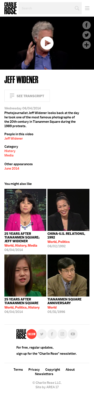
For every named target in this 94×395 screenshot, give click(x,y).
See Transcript (30, 96)
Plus (86, 45)
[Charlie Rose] (21, 334)
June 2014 (11, 168)
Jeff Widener (13, 138)
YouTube (73, 334)
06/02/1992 (66, 240)
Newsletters (44, 374)
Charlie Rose (10, 8)
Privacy (34, 369)
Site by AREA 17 (47, 387)
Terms (18, 369)
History (10, 151)
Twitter (86, 35)
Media (9, 155)
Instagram (62, 334)
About (70, 369)
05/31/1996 (64, 305)
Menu (85, 8)
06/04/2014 (22, 242)
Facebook (86, 25)
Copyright (52, 369)
